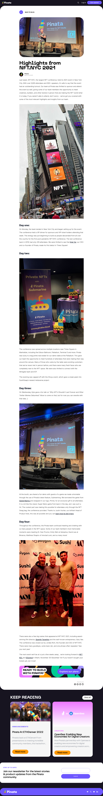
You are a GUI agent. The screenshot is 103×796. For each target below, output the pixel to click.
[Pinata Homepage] (10, 791)
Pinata (26, 73)
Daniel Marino (24, 501)
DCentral (29, 658)
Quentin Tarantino (42, 640)
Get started (94, 2)
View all (87, 697)
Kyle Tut (73, 242)
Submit (76, 776)
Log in (84, 2)
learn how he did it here (65, 514)
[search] (78, 2)
